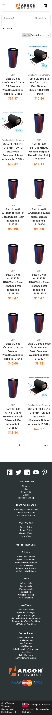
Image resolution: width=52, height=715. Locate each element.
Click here (26, 712)
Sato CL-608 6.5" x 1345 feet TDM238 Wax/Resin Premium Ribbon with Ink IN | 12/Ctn (39, 417)
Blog (26, 489)
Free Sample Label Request (26, 510)
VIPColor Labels (26, 598)
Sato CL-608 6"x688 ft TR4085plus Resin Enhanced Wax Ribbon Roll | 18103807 (39, 351)
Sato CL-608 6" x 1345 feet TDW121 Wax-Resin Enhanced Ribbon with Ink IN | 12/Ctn (13, 152)
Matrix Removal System (26, 658)
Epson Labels (26, 586)
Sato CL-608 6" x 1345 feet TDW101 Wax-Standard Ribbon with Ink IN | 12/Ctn (39, 86)
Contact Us (26, 492)
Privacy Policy (26, 527)
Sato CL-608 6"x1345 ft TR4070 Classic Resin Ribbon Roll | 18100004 (39, 217)
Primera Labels (26, 589)
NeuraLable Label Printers (26, 562)
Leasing (26, 495)
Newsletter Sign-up (26, 498)
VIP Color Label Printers (26, 571)
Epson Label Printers (26, 559)
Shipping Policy (26, 533)
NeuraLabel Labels (26, 595)
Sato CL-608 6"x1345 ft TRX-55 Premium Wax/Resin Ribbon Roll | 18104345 (12, 351)
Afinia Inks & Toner (26, 609)
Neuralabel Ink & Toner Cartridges (26, 618)
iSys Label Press (26, 565)
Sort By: (26, 35)
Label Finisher (26, 646)
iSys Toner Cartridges (26, 615)
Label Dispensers (26, 643)
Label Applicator (26, 640)
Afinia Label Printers (26, 557)
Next (46, 445)
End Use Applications (26, 515)
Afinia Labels (26, 583)
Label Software (26, 655)
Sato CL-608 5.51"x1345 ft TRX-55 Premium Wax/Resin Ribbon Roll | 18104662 (13, 86)
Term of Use (26, 536)
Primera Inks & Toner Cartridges (26, 621)
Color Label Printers (26, 637)
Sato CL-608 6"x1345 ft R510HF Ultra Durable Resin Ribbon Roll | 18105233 (13, 217)
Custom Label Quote (26, 512)
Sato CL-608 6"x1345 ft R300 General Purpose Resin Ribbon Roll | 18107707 (39, 152)
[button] (26, 18)
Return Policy (26, 530)
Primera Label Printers (26, 568)
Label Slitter (26, 652)
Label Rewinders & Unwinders (26, 649)
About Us (26, 486)
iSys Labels (26, 592)
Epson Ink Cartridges (26, 612)
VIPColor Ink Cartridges (26, 624)
